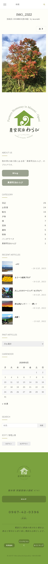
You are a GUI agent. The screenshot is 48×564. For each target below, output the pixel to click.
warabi (36, 19)
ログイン (8, 443)
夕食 (4, 216)
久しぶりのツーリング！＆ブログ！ (28, 291)
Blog (15, 173)
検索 (41, 425)
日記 (4, 203)
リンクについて (24, 541)
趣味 (4, 230)
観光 (4, 212)
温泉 (4, 225)
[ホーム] (24, 473)
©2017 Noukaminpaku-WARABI (24, 556)
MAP (24, 499)
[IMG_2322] (24, 63)
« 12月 (5, 404)
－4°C (17, 264)
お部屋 (5, 207)
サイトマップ (39, 545)
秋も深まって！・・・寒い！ (26, 304)
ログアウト (24, 443)
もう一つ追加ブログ (22, 277)
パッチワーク (8, 239)
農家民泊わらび (15, 182)
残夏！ (17, 317)
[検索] (44, 4)
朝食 (4, 234)
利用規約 (9, 545)
